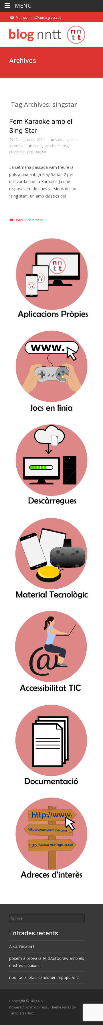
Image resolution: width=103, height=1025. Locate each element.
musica (63, 145)
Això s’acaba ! (21, 946)
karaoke (50, 145)
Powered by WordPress (28, 1007)
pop (30, 151)
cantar (37, 145)
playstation (17, 151)
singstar (40, 151)
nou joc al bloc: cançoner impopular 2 (44, 977)
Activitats (61, 139)
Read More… (22, 206)
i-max (67, 1007)
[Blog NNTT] (42, 33)
